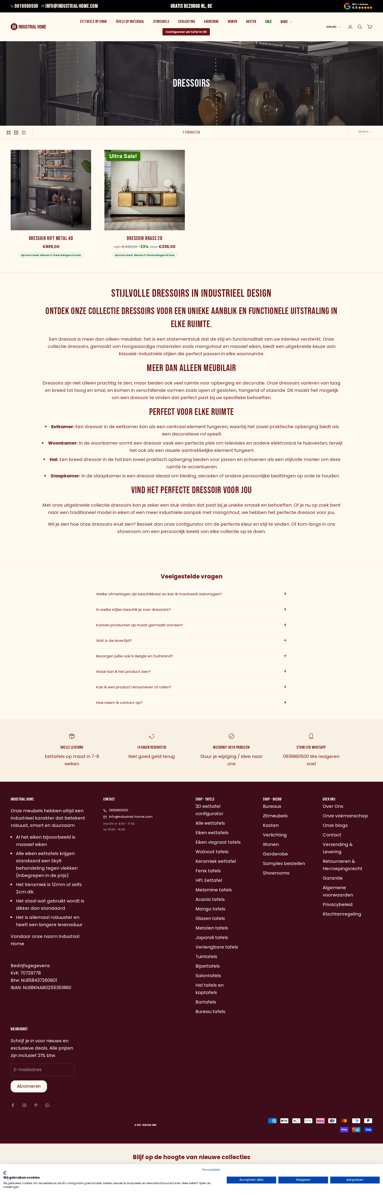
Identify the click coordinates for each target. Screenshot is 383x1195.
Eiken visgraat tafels (218, 842)
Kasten (251, 21)
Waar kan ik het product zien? (191, 671)
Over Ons (333, 806)
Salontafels (208, 975)
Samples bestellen (284, 863)
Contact (332, 835)
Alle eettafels (210, 823)
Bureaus (272, 806)
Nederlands (331, 26)
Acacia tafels (210, 899)
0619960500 (26, 6)
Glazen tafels (210, 918)
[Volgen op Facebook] (13, 1105)
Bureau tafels (210, 1011)
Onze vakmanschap (345, 816)
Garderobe (211, 21)
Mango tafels (210, 909)
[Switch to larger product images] (9, 133)
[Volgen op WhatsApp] (47, 1105)
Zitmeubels (161, 21)
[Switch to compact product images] (24, 133)
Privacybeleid (211, 1170)
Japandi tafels (211, 937)
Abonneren (29, 1086)
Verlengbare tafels (216, 947)
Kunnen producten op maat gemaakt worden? (191, 625)
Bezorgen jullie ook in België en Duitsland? (191, 656)
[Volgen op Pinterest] (36, 1105)
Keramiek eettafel (215, 861)
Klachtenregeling (342, 914)
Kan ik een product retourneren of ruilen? (191, 687)
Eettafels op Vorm (93, 21)
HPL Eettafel (208, 880)
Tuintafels (206, 956)
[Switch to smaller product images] (16, 133)
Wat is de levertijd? (191, 640)
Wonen (232, 21)
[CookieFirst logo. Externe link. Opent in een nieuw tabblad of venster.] (5, 1173)
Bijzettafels (207, 966)
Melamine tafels (213, 890)
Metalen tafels (211, 928)
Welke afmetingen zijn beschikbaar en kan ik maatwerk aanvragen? (191, 594)
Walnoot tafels (212, 852)
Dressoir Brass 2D (144, 238)
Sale (268, 21)
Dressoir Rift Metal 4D (51, 238)
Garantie (333, 878)
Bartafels (205, 1002)
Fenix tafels (208, 871)
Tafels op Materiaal (130, 21)
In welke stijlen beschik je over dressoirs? (191, 609)
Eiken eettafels (212, 833)
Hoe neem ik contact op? (191, 702)
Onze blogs (335, 825)
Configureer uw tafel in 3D (186, 32)
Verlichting (186, 21)
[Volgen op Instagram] (24, 1105)
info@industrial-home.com (71, 6)
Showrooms (276, 873)
